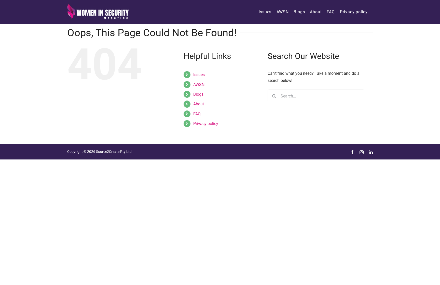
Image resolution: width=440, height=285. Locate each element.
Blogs (198, 94)
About (198, 104)
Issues (199, 74)
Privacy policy (205, 123)
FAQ (197, 113)
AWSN (198, 84)
